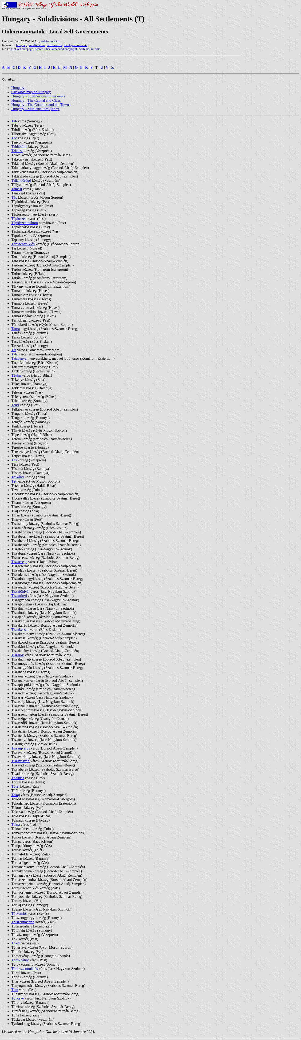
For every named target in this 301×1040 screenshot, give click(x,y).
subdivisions (37, 45)
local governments (75, 45)
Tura (14, 990)
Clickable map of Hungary (31, 92)
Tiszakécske (20, 630)
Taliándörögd (21, 180)
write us (84, 49)
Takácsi (17, 151)
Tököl (15, 943)
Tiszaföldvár (20, 591)
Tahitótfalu (19, 147)
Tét (13, 481)
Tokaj (15, 795)
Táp (14, 197)
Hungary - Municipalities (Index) (35, 109)
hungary (21, 45)
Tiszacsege (19, 562)
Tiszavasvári (20, 761)
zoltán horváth (50, 41)
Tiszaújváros (20, 748)
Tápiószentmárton (24, 223)
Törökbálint (20, 960)
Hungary (17, 88)
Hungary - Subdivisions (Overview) (38, 96)
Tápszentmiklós (23, 244)
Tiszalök (17, 655)
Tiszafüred (19, 596)
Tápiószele (19, 219)
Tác (14, 138)
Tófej (15, 786)
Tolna (15, 824)
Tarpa (15, 329)
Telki (15, 405)
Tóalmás (17, 778)
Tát (13, 350)
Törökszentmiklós (24, 969)
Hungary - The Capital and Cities (36, 100)
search (39, 49)
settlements (54, 45)
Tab (14, 121)
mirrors (95, 49)
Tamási (16, 189)
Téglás (16, 375)
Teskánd (17, 477)
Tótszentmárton (22, 922)
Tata (14, 354)
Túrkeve (17, 998)
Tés (14, 460)
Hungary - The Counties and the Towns (40, 105)
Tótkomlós (19, 913)
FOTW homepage (22, 49)
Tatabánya (19, 358)
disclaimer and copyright (61, 49)
